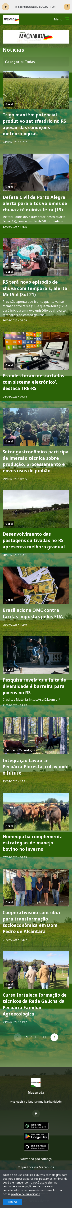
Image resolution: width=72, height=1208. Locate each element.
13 (44, 1037)
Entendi (12, 1202)
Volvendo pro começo (36, 1159)
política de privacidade (25, 1194)
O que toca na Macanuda (36, 1167)
